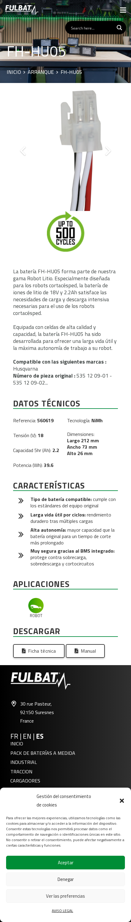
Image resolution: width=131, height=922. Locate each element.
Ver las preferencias (65, 896)
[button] (122, 801)
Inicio (14, 72)
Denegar (66, 879)
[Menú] (123, 10)
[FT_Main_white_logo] (21, 10)
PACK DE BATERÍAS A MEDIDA (42, 753)
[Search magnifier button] (119, 27)
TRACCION (21, 771)
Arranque (41, 72)
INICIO (16, 743)
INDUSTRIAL (23, 762)
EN (27, 736)
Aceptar (65, 862)
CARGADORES (25, 780)
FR (14, 736)
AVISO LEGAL (62, 910)
